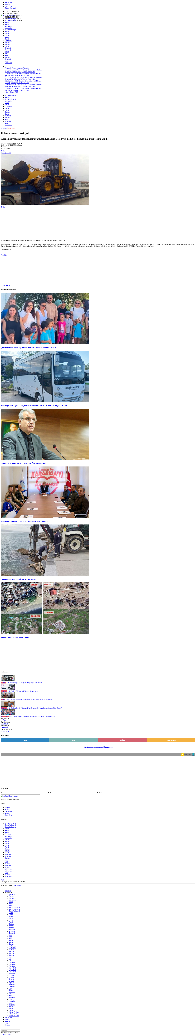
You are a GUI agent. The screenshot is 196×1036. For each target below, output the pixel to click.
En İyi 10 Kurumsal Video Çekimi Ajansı (22, 691)
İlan (33, 72)
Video (7, 1019)
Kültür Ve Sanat (23, 75)
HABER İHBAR (6, 1034)
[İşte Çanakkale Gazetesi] (9, 15)
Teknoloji (8, 48)
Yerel (6, 53)
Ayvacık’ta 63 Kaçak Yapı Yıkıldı (15, 637)
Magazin (11, 75)
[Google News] (6, 153)
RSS (16, 92)
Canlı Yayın (8, 6)
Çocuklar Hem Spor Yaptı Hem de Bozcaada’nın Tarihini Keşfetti (28, 347)
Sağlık (16, 75)
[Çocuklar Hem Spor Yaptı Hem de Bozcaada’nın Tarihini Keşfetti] (45, 343)
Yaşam (7, 22)
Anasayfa (4, 128)
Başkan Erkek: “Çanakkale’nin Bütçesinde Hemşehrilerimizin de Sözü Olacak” (34, 708)
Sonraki (8, 285)
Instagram (20, 68)
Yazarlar (7, 1021)
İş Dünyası (23, 72)
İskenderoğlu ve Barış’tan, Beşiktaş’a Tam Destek (24, 682)
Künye (7, 92)
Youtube (26, 68)
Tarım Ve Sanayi (10, 19)
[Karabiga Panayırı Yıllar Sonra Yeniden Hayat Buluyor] (45, 517)
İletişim (12, 92)
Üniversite (8, 26)
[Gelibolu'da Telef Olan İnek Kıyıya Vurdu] (45, 575)
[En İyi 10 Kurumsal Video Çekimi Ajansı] (8, 689)
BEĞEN (3, 720)
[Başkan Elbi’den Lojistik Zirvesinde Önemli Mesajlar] (45, 459)
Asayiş (7, 35)
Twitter (14, 68)
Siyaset (27, 73)
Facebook (8, 68)
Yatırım (29, 72)
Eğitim (38, 73)
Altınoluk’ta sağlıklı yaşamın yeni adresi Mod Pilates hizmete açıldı (28, 699)
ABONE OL (5, 731)
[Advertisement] (62, 223)
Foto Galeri (8, 2)
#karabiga (4, 255)
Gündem (8, 73)
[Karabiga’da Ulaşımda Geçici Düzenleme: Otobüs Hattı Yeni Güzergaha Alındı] (45, 401)
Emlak (7, 31)
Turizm (7, 42)
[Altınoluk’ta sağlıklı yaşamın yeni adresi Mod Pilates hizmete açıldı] (8, 698)
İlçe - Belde (14, 73)
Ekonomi (33, 73)
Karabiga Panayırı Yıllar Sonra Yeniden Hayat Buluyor (24, 521)
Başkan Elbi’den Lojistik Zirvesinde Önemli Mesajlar (23, 463)
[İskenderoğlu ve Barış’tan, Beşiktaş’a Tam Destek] (8, 681)
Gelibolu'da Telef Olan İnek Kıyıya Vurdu (18, 579)
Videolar (7, 4)
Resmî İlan (8, 63)
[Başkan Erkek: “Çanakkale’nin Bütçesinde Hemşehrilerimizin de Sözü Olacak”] (8, 706)
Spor (6, 75)
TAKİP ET (4, 724)
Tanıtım (17, 72)
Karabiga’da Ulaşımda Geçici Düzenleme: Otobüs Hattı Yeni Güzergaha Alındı (34, 405)
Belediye (21, 73)
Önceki (3, 285)
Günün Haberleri (10, 8)
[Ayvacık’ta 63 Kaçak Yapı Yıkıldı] (45, 633)
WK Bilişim (17, 885)
